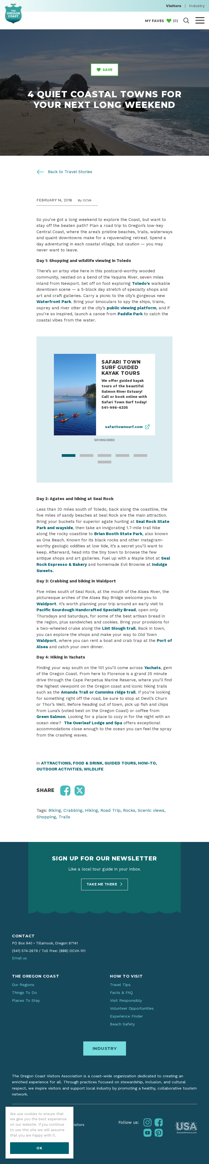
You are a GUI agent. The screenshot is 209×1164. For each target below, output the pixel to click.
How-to (147, 764)
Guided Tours (120, 764)
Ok (39, 1148)
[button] (65, 792)
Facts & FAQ (121, 993)
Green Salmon (50, 717)
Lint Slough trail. (119, 629)
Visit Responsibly (126, 1001)
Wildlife (93, 770)
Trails (64, 817)
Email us (19, 959)
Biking (54, 811)
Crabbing (72, 811)
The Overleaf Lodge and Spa (93, 724)
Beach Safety (122, 1025)
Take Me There (102, 885)
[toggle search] (186, 20)
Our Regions (23, 986)
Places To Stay (26, 1001)
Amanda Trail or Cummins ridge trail (98, 693)
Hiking (91, 811)
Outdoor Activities (59, 770)
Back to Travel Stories (69, 171)
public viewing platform (131, 307)
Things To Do (24, 993)
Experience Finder (126, 1017)
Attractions (56, 764)
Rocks (129, 811)
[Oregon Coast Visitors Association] (13, 13)
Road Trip (110, 811)
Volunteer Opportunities (132, 1009)
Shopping (46, 817)
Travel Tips (120, 986)
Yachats (152, 668)
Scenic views (151, 811)
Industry (197, 6)
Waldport (46, 641)
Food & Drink (87, 764)
